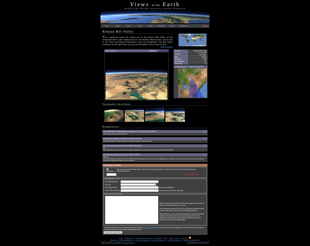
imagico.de (114, 240)
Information (161, 26)
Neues (118, 26)
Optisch (191, 67)
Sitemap (158, 238)
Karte (129, 26)
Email (181, 205)
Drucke (172, 26)
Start (106, 26)
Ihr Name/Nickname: (112, 181)
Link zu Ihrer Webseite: (112, 190)
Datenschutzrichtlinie (150, 227)
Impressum (129, 238)
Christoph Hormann (129, 243)
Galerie (150, 26)
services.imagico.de (143, 240)
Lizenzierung (183, 26)
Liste (139, 26)
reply (204, 131)
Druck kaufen (167, 47)
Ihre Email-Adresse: (111, 187)
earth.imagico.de (175, 240)
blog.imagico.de (127, 240)
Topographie (199, 67)
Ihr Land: (108, 184)
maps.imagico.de (159, 240)
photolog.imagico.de (192, 240)
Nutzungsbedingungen (144, 238)
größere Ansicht (110, 51)
